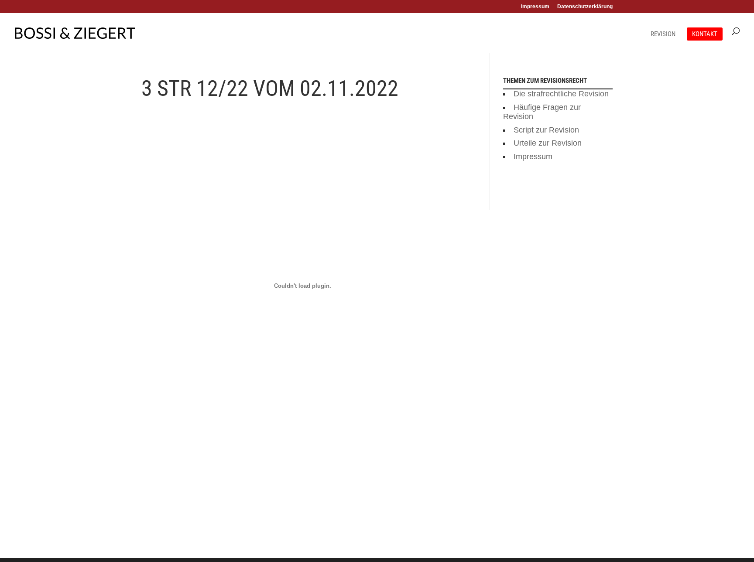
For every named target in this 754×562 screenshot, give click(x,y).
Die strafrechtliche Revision (561, 93)
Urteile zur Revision (548, 143)
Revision (663, 34)
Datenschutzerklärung (585, 7)
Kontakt (704, 34)
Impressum (535, 7)
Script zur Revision (546, 130)
